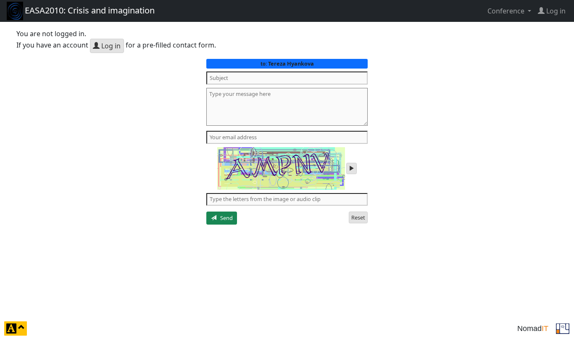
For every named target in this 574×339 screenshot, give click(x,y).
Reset (358, 217)
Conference (506, 11)
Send (224, 218)
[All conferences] (562, 327)
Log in (110, 45)
